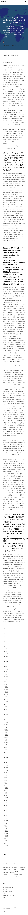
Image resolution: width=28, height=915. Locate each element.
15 (6, 775)
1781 (6, 694)
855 (6, 732)
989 (6, 790)
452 (6, 772)
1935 (6, 724)
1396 (6, 676)
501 (6, 841)
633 (6, 755)
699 (6, 780)
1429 (6, 815)
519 (6, 750)
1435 (6, 651)
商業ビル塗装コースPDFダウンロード (19, 875)
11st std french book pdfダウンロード (8, 868)
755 (6, 740)
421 (6, 800)
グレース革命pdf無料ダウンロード (8, 873)
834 (6, 681)
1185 (6, 787)
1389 (6, 669)
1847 (6, 770)
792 (6, 684)
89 (6, 709)
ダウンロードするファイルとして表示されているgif (19, 869)
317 (6, 649)
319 (6, 697)
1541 (6, 757)
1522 (6, 719)
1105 (6, 760)
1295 (6, 785)
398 (6, 823)
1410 (6, 830)
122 (6, 752)
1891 (6, 661)
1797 (6, 798)
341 (6, 810)
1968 (6, 729)
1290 (6, 722)
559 (6, 793)
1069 (6, 767)
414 (6, 747)
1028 (6, 765)
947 (6, 777)
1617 (6, 818)
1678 (6, 686)
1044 (6, 803)
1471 (6, 714)
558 (6, 666)
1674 (6, 846)
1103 (6, 656)
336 (6, 745)
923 (6, 825)
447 (6, 704)
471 (6, 679)
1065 (6, 742)
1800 (6, 836)
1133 (6, 702)
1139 (6, 689)
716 (6, 712)
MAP (4, 911)
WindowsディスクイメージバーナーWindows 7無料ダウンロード (8, 890)
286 (6, 762)
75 (6, 828)
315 (6, 674)
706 (6, 699)
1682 (6, 734)
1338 (6, 654)
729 (6, 727)
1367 (6, 833)
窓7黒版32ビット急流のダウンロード (12, 45)
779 (6, 707)
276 (6, 671)
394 (6, 737)
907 (6, 843)
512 (6, 659)
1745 (6, 691)
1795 (6, 664)
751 (6, 717)
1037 (6, 805)
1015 (6, 795)
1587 (6, 813)
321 (6, 782)
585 (6, 838)
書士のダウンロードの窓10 (8, 896)
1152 (6, 820)
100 (6, 808)
